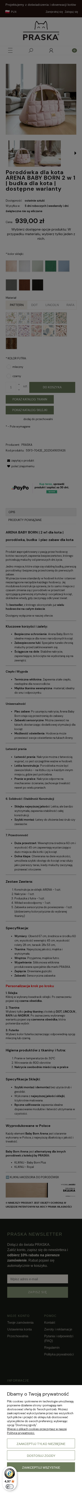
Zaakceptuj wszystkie (41, 1467)
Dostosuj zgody (41, 1455)
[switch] (10, 1486)
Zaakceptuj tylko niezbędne (41, 1444)
